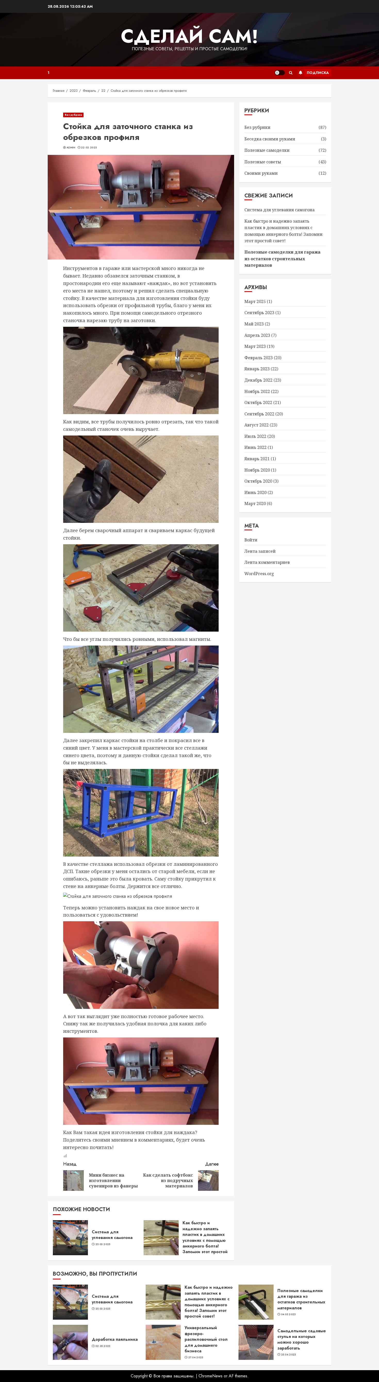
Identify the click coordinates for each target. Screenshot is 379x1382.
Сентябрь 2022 (259, 414)
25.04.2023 (288, 1354)
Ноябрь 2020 (257, 470)
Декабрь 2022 (258, 380)
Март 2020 (255, 504)
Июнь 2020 (255, 492)
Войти (250, 540)
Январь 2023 (257, 369)
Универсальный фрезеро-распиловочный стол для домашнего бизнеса (206, 1339)
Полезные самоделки (267, 150)
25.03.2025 (102, 1244)
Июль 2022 (255, 436)
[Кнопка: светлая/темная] (280, 72)
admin (71, 147)
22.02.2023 (89, 147)
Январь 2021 (257, 459)
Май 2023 (254, 324)
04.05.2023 (288, 1314)
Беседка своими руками (269, 139)
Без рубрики (73, 115)
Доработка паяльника (115, 1339)
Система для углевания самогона (112, 1235)
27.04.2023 (195, 1357)
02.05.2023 (103, 1346)
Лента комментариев (267, 562)
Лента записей (260, 551)
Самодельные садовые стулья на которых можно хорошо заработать (301, 1339)
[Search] (290, 73)
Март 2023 (255, 346)
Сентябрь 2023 (259, 313)
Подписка (318, 72)
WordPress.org (259, 573)
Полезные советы (262, 162)
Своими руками (261, 173)
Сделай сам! (189, 36)
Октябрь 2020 (258, 481)
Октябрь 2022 (258, 402)
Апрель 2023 (257, 335)
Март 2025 (255, 301)
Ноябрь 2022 (257, 391)
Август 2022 (256, 425)
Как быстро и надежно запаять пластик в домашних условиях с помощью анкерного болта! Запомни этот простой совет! (205, 1240)
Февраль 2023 (258, 358)
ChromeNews (211, 1376)
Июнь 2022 (255, 447)
